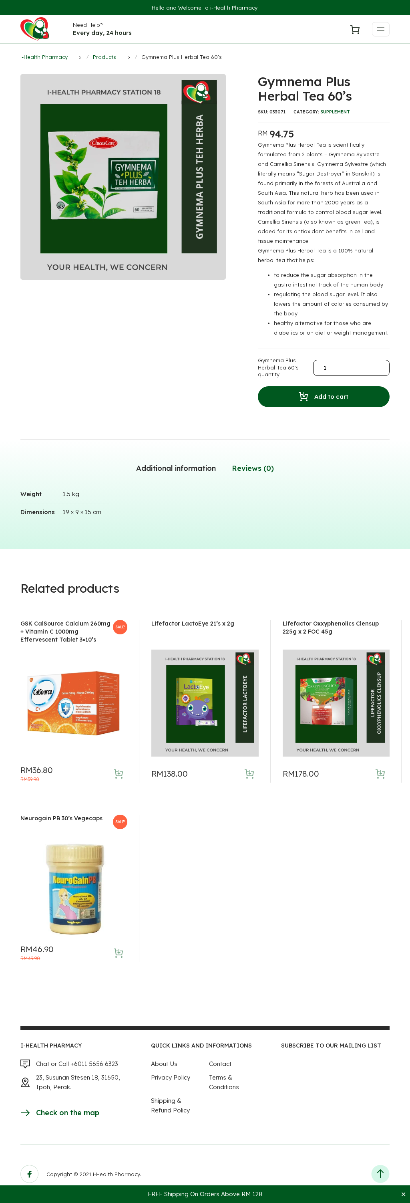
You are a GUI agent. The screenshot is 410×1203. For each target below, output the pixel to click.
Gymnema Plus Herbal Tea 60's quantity (278, 367)
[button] (221, 79)
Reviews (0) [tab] (253, 468)
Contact (220, 1064)
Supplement (335, 112)
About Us (164, 1064)
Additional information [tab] (176, 468)
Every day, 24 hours (102, 32)
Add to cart (331, 396)
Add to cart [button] (118, 774)
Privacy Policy (170, 1077)
